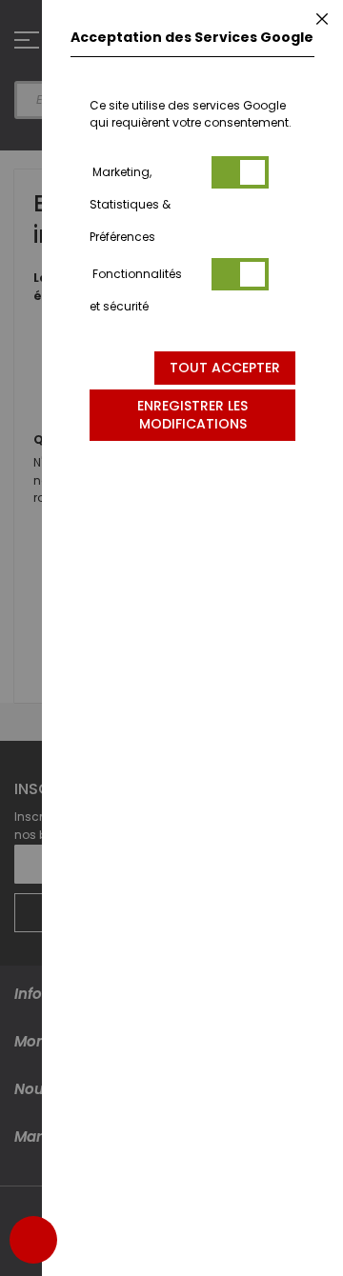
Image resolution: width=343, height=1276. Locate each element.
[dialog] (192, 638)
